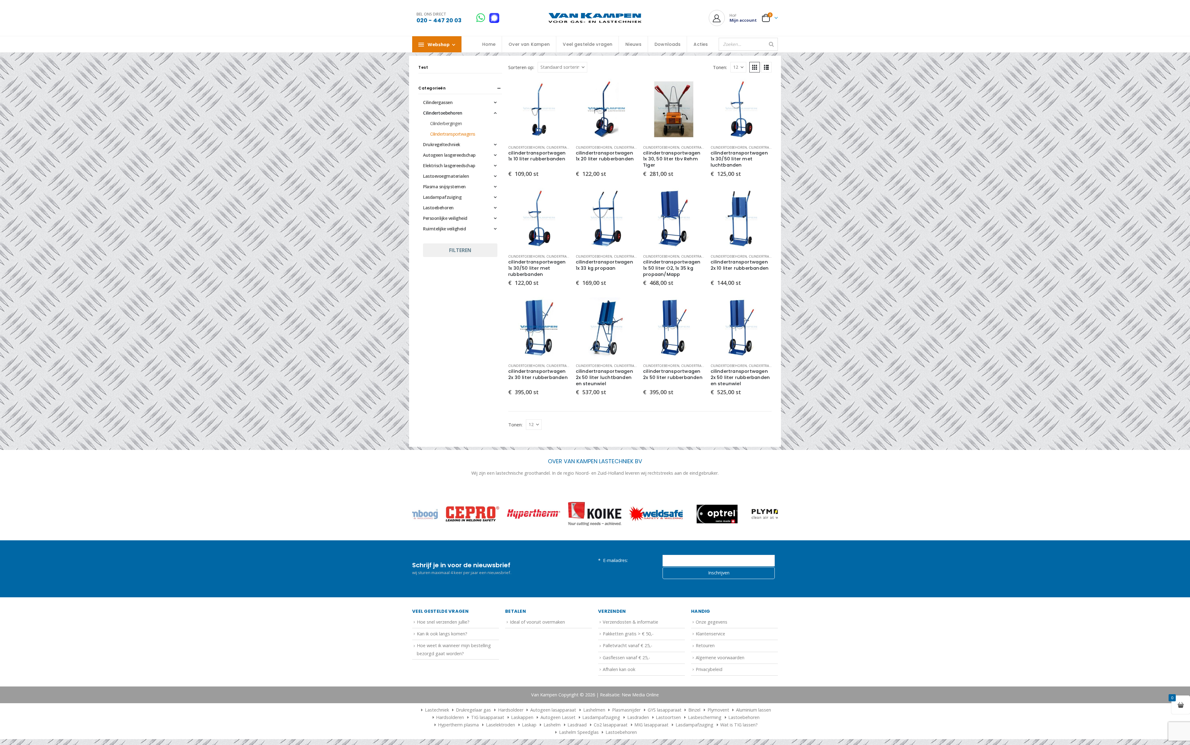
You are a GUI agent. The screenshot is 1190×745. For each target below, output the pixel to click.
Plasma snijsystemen (444, 187)
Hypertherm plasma (458, 731)
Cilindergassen (437, 102)
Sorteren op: (521, 67)
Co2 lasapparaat (611, 731)
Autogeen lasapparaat (553, 716)
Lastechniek (437, 716)
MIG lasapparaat (651, 731)
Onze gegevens (711, 628)
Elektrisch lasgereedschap (449, 165)
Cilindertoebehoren (526, 147)
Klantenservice (710, 640)
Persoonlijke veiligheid (445, 218)
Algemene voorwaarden (720, 663)
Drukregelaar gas (473, 716)
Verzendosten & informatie (630, 628)
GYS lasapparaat (664, 716)
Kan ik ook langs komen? (442, 640)
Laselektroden (500, 731)
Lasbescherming (704, 723)
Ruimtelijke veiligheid (444, 229)
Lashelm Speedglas (579, 738)
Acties (701, 44)
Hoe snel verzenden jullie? (443, 628)
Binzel (694, 716)
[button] (754, 67)
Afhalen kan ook (619, 675)
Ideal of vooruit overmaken (537, 628)
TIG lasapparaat (487, 723)
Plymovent (718, 716)
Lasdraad (577, 731)
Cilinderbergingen (446, 123)
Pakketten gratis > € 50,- (628, 640)
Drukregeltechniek (441, 144)
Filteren (460, 250)
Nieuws (633, 44)
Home (489, 44)
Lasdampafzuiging (442, 197)
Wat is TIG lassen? (739, 731)
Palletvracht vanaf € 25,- (627, 652)
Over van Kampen (529, 44)
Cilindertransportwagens (452, 134)
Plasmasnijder (626, 716)
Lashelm (552, 731)
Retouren (705, 652)
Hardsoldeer (510, 716)
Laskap (529, 731)
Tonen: (720, 67)
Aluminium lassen (753, 716)
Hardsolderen (450, 723)
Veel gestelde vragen (587, 44)
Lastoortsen (668, 723)
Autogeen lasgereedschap (449, 155)
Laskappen (522, 723)
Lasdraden (638, 723)
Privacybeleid (709, 675)
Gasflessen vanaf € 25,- (626, 663)
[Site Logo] (595, 18)
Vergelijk (559, 102)
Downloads (667, 44)
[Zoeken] (771, 44)
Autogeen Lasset (557, 723)
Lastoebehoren (438, 208)
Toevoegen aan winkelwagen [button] (559, 88)
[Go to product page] (539, 109)
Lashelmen (594, 716)
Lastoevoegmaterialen (446, 176)
